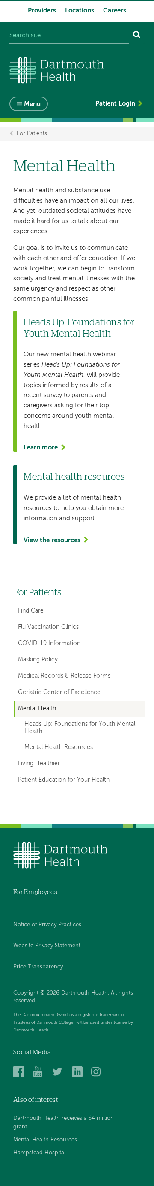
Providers (42, 10)
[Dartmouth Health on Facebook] (20, 1071)
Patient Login (115, 103)
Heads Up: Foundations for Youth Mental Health (79, 728)
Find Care (31, 611)
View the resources (52, 540)
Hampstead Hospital (39, 1153)
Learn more (41, 447)
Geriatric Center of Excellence (59, 692)
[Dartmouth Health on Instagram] (97, 1071)
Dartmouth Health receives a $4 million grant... (63, 1123)
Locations (79, 10)
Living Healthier (39, 764)
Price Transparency (38, 967)
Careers (114, 10)
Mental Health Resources (58, 747)
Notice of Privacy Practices (47, 925)
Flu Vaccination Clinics (48, 627)
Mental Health (37, 709)
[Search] (137, 36)
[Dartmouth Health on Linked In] (78, 1071)
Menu (32, 104)
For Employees (35, 892)
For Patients (32, 133)
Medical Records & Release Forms (64, 676)
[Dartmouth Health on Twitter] (58, 1071)
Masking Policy (38, 660)
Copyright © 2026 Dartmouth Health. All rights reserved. (73, 997)
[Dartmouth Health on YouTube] (39, 1071)
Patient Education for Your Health (64, 780)
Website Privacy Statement (46, 946)
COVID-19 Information (49, 643)
